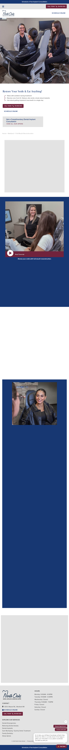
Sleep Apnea (6, 736)
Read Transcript (19, 254)
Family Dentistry (7, 733)
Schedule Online (58, 13)
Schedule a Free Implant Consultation (34, 2)
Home (4, 133)
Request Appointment (60, 726)
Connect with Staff (61, 729)
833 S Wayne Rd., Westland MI (14, 707)
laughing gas (15, 333)
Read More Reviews (21, 613)
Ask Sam (61, 746)
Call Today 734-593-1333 (12, 714)
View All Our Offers (14, 124)
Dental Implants (7, 728)
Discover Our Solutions (34, 194)
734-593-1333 (13, 306)
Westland (11, 133)
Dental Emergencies (9, 723)
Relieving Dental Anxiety (10, 726)
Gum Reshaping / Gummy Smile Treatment (16, 731)
